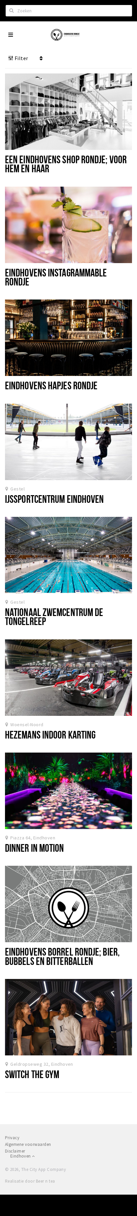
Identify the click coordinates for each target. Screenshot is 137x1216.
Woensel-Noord (26, 724)
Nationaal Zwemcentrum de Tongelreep (54, 616)
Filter (20, 58)
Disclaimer (15, 1151)
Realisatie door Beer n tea (30, 1181)
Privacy (12, 1138)
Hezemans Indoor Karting (50, 734)
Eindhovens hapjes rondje (51, 385)
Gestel (17, 488)
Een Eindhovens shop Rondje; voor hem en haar (66, 164)
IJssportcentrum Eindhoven (54, 498)
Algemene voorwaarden (28, 1144)
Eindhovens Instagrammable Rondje (56, 277)
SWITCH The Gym (32, 1074)
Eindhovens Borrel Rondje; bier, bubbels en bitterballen (62, 956)
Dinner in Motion (34, 847)
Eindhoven (21, 1156)
